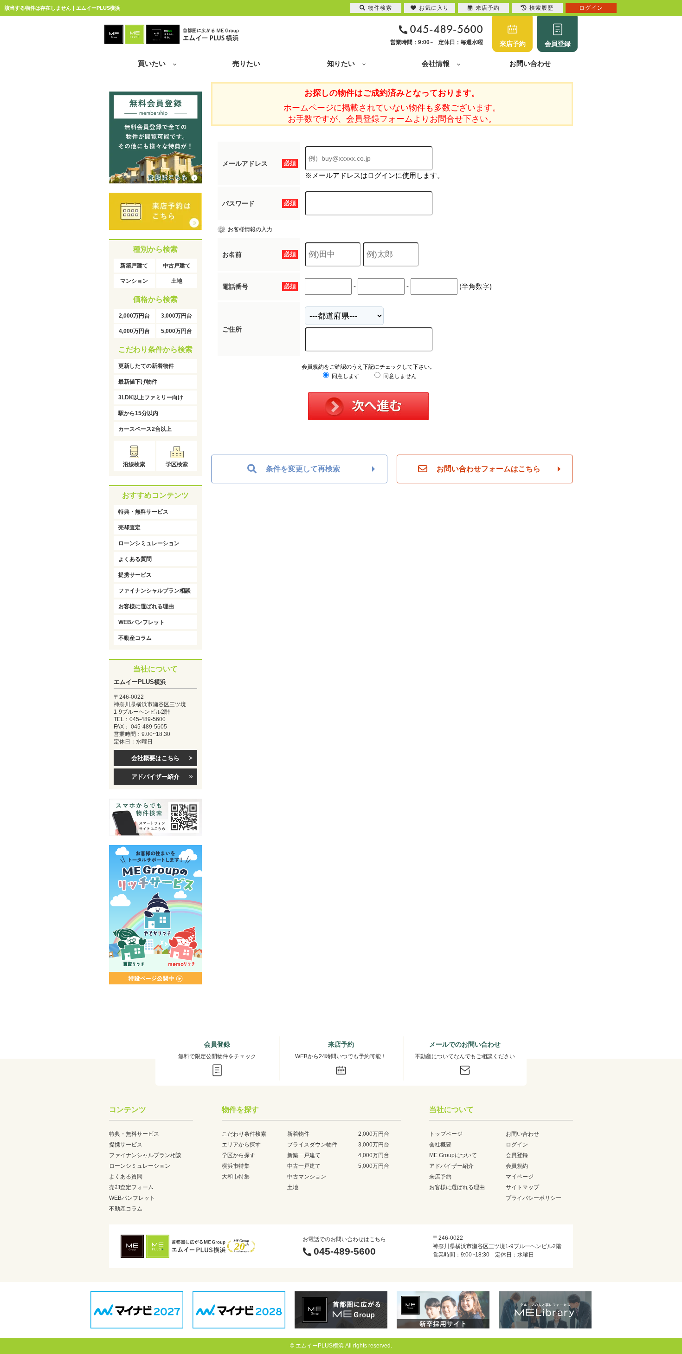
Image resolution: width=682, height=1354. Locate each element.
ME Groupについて (453, 1155)
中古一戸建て (304, 1166)
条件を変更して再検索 (303, 469)
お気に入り (434, 8)
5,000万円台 (176, 331)
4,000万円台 (134, 331)
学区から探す (238, 1155)
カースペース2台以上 (145, 429)
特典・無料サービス (143, 511)
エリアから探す (241, 1144)
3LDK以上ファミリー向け (150, 397)
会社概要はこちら (155, 758)
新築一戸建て (304, 1155)
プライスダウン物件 (312, 1144)
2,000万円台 (134, 315)
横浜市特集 (236, 1166)
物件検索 (380, 8)
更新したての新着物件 (146, 366)
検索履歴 (541, 8)
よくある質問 (135, 559)
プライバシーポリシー (533, 1198)
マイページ (520, 1176)
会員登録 (558, 43)
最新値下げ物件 (137, 381)
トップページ (446, 1134)
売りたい (246, 63)
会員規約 (517, 1166)
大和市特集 (236, 1176)
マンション (134, 281)
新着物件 (298, 1134)
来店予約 (513, 43)
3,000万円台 (176, 315)
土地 (176, 281)
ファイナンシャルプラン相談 (154, 590)
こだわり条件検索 (244, 1134)
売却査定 (129, 527)
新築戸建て (134, 265)
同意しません (399, 376)
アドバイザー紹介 (155, 776)
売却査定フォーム (131, 1187)
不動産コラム (135, 638)
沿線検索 (134, 464)
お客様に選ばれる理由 (146, 606)
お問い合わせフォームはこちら (488, 469)
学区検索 (177, 464)
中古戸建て (177, 265)
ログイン (517, 1144)
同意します (345, 376)
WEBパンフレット (141, 622)
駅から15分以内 (138, 413)
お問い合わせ (530, 63)
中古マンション (306, 1176)
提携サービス (135, 575)
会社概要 (440, 1144)
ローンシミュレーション (149, 543)
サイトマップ (522, 1187)
